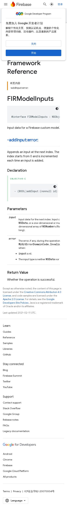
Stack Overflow (11, 408)
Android (7, 453)
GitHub (7, 354)
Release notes (10, 419)
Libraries (7, 348)
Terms (6, 491)
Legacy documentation (16, 431)
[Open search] (45, 4)
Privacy (17, 491)
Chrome (7, 459)
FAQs (6, 425)
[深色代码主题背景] (57, 108)
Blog (5, 370)
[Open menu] (5, 4)
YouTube (7, 387)
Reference (9, 337)
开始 (33, 52)
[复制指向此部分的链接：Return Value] (31, 272)
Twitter (7, 381)
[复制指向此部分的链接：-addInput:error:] (41, 140)
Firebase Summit (12, 375)
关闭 (33, 43)
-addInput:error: (22, 140)
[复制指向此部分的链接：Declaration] (30, 170)
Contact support (12, 402)
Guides (7, 331)
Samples (8, 343)
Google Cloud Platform (16, 471)
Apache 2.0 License (13, 299)
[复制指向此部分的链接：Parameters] (30, 209)
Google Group (11, 414)
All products (9, 476)
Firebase (7, 465)
